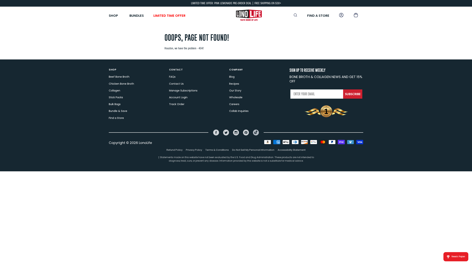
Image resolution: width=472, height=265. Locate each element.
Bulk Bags (115, 104)
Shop (113, 15)
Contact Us (176, 84)
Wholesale (235, 97)
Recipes (234, 84)
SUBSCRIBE (352, 94)
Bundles (136, 15)
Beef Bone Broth (119, 77)
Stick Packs (116, 97)
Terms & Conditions (217, 150)
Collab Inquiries (239, 111)
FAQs (172, 77)
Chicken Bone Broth (121, 84)
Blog (232, 77)
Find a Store (116, 118)
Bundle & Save (118, 111)
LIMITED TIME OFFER (169, 15)
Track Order (176, 104)
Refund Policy (174, 150)
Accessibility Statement (292, 150)
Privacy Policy (194, 150)
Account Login (178, 97)
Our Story (235, 90)
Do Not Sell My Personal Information (253, 150)
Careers (234, 104)
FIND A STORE (318, 15)
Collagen (114, 90)
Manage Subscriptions (183, 90)
